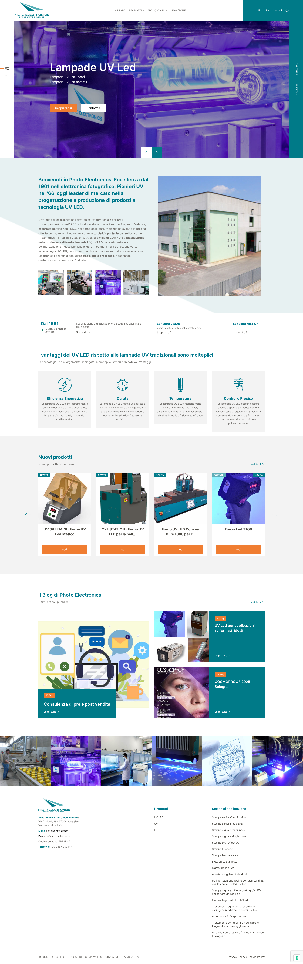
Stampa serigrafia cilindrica (229, 817)
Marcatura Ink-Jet (223, 868)
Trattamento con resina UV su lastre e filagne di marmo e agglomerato (235, 924)
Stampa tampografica (225, 855)
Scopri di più (63, 108)
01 (7, 61)
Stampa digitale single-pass (229, 836)
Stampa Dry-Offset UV (226, 842)
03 (7, 75)
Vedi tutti (256, 464)
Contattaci (93, 108)
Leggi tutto (50, 711)
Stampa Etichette (222, 849)
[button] (146, 152)
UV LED (158, 817)
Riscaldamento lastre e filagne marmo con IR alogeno (238, 934)
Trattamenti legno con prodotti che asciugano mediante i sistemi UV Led (235, 908)
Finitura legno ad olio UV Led (230, 900)
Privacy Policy (236, 957)
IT (259, 10)
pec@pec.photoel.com (57, 835)
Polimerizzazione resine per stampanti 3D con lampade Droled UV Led (238, 882)
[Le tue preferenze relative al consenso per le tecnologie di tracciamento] (297, 958)
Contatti (277, 10)
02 (7, 68)
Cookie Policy (256, 957)
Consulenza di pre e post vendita (77, 704)
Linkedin (296, 89)
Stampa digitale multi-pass (228, 830)
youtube (296, 68)
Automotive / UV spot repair (229, 916)
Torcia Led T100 (238, 529)
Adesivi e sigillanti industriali (229, 874)
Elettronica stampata (224, 861)
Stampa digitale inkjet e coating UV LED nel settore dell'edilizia (236, 892)
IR (155, 830)
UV (156, 823)
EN (267, 10)
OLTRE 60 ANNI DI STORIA (55, 330)
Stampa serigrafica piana (227, 823)
